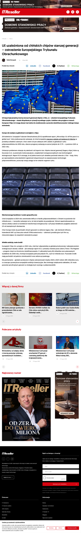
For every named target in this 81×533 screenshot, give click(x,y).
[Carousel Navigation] (40, 321)
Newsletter (4, 515)
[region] (40, 526)
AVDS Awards (5, 509)
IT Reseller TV (45, 512)
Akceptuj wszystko (72, 528)
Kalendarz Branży (6, 512)
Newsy (11, 38)
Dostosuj (51, 528)
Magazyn (44, 515)
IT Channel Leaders (6, 506)
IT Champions (5, 503)
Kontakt (4, 518)
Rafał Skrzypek (11, 60)
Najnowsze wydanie (47, 518)
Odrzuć (60, 528)
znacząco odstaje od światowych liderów (61, 139)
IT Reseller (4, 38)
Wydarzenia (45, 509)
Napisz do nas (7, 477)
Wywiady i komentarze (48, 506)
